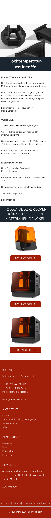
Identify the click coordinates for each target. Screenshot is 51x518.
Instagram (6, 503)
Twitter (37, 503)
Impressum (7, 455)
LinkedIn (16, 503)
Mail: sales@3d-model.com (15, 391)
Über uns (6, 447)
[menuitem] (25, 415)
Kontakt (6, 415)
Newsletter (7, 443)
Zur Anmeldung (10, 486)
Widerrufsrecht (9, 423)
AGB (4, 427)
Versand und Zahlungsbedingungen (19, 419)
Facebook (27, 503)
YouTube (46, 503)
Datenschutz (8, 451)
